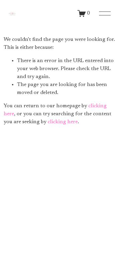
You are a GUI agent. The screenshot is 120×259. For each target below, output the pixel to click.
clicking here (63, 122)
